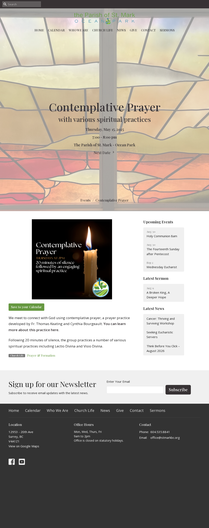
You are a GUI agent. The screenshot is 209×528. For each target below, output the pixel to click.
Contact (148, 30)
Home (39, 30)
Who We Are (78, 30)
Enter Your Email (118, 381)
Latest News (153, 308)
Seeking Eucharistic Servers (160, 334)
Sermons (167, 30)
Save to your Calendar (26, 307)
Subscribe (178, 389)
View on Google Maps (24, 446)
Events (85, 200)
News (121, 30)
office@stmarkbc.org (165, 437)
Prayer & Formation (41, 355)
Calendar (56, 30)
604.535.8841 (160, 432)
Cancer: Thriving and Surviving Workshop (161, 320)
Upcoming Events (158, 221)
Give (133, 30)
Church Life (102, 30)
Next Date (102, 152)
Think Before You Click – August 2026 (163, 348)
